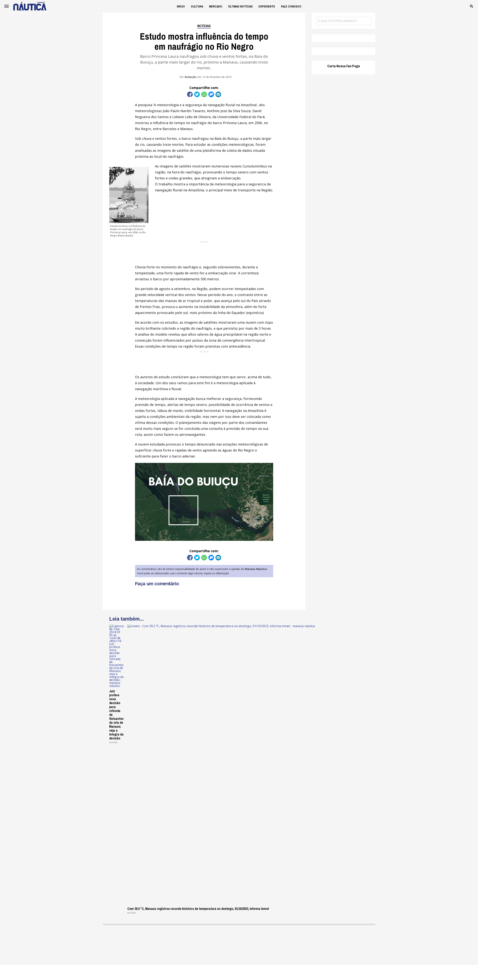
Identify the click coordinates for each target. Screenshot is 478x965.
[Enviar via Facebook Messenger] (211, 94)
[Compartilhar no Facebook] (190, 94)
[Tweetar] (197, 94)
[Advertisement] (204, 251)
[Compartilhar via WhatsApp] (204, 94)
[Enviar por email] (218, 94)
